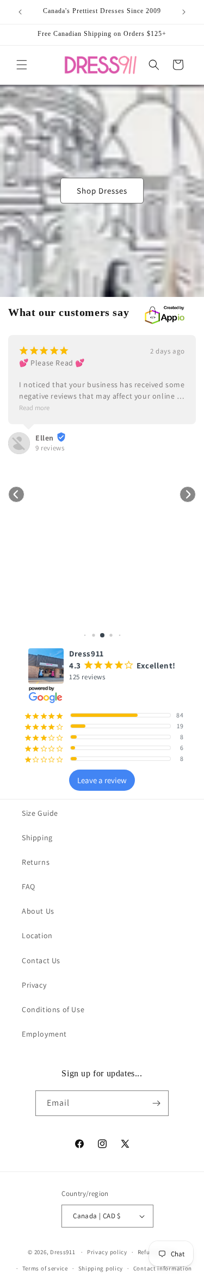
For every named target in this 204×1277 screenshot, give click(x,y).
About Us (38, 911)
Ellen (44, 438)
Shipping (37, 837)
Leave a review (102, 780)
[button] (22, 65)
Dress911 (63, 1252)
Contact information (162, 1268)
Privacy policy (107, 1252)
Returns (36, 862)
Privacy (34, 985)
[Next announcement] (184, 12)
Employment (44, 1034)
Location (37, 935)
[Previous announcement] (20, 12)
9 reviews (49, 447)
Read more (34, 407)
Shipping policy (100, 1268)
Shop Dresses (102, 190)
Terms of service (45, 1268)
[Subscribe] (156, 1103)
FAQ (28, 886)
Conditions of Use (53, 1009)
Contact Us (41, 960)
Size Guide (40, 813)
